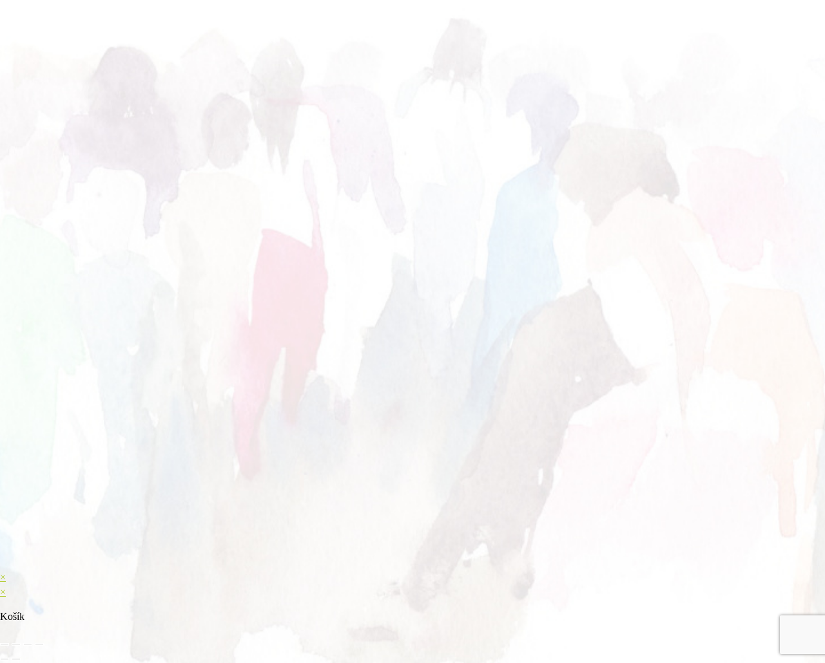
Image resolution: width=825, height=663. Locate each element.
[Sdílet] (27, 644)
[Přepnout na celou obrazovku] (16, 644)
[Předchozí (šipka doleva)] (4, 659)
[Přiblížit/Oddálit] (4, 644)
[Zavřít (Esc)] (39, 644)
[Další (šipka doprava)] (16, 659)
